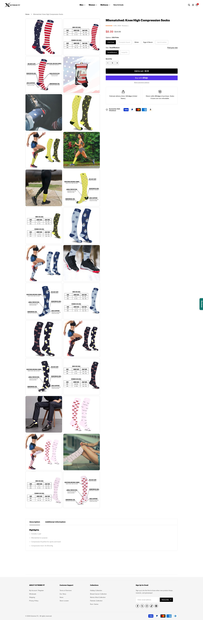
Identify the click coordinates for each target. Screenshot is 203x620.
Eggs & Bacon (148, 42)
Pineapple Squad (124, 42)
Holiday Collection (96, 590)
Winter (136, 42)
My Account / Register (36, 590)
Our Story (63, 594)
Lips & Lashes (162, 42)
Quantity (109, 59)
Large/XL (124, 52)
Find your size (172, 47)
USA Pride (110, 42)
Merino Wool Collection (98, 597)
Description (34, 522)
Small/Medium (112, 52)
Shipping (32, 597)
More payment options (141, 82)
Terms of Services (66, 590)
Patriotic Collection (96, 601)
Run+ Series (94, 604)
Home (27, 14)
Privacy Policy (33, 601)
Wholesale (32, 594)
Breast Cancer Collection (98, 594)
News (61, 597)
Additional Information (55, 522)
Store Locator (64, 601)
